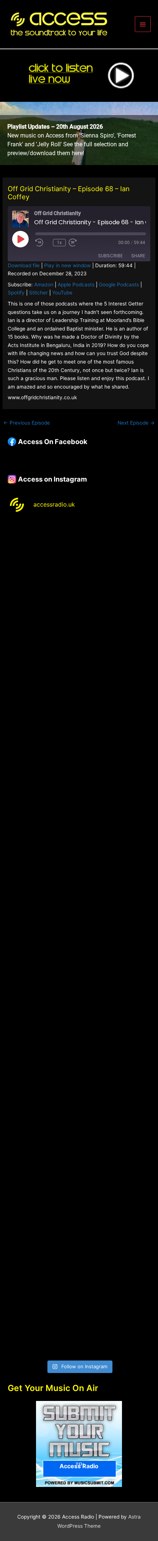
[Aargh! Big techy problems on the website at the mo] (79, 646)
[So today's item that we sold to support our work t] (79, 1064)
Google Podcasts (119, 284)
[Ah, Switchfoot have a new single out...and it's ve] (79, 897)
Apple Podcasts (76, 284)
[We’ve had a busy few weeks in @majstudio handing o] (79, 563)
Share (138, 256)
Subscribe (110, 256)
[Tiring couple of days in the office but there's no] (79, 1314)
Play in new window (67, 265)
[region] (79, 133)
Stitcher (38, 293)
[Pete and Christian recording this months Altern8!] (79, 729)
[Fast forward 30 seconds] (83, 243)
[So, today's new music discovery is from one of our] (79, 813)
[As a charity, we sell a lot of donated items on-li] (79, 1231)
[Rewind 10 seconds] (42, 243)
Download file (24, 265)
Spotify (16, 293)
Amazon (43, 284)
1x (59, 242)
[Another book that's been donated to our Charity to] (79, 980)
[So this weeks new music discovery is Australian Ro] (79, 1147)
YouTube (62, 293)
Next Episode (136, 423)
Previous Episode (26, 423)
